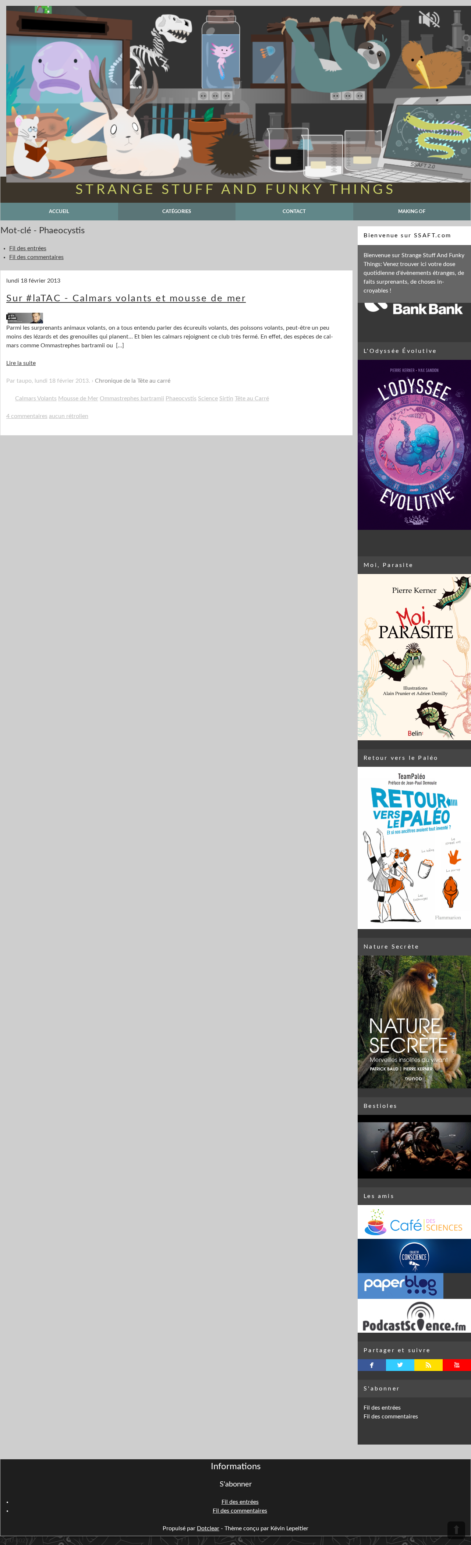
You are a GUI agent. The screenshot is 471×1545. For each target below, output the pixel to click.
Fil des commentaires (36, 257)
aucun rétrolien (68, 416)
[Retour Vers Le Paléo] (414, 848)
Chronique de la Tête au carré (132, 381)
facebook (372, 1365)
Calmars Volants (36, 398)
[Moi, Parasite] (414, 657)
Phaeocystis (181, 398)
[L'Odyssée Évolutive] (414, 445)
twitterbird (400, 1365)
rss (428, 1365)
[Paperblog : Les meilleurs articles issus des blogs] (414, 1286)
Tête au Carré (252, 398)
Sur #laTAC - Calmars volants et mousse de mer (126, 298)
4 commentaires (26, 416)
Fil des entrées (27, 248)
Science (208, 398)
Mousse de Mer (78, 398)
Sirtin (226, 398)
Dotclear (208, 1528)
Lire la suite (21, 363)
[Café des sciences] (414, 1222)
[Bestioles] (414, 1147)
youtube (457, 1365)
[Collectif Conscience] (414, 1256)
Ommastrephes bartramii (132, 398)
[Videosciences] (414, 1316)
